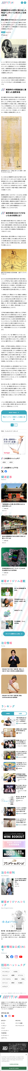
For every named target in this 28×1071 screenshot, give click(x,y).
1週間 (20, 713)
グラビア (3, 1028)
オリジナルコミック (20, 1025)
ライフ (3, 32)
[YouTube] (20, 956)
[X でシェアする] (2, 471)
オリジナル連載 (19, 1023)
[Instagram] (16, 956)
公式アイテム (4, 1038)
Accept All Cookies (14, 1068)
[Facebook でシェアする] (6, 471)
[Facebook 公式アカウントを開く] (6, 1016)
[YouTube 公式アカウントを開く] (13, 1016)
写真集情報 (3, 1033)
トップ (2, 993)
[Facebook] (11, 956)
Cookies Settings (14, 1064)
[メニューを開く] (25, 2)
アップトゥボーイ (5, 1035)
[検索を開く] (22, 2)
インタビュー (4, 1025)
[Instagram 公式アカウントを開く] (9, 1016)
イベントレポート (5, 1030)
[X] (7, 956)
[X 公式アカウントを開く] (2, 1016)
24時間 (8, 713)
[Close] (26, 1054)
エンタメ (3, 1023)
